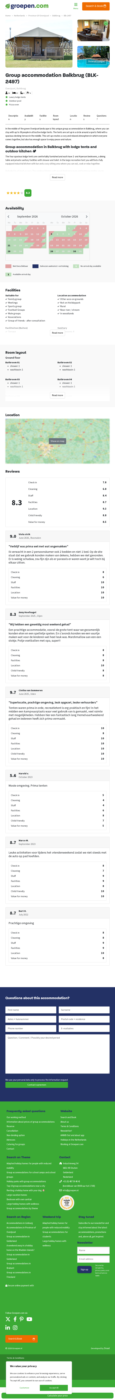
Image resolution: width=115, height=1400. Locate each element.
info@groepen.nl (70, 1190)
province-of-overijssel (38, 15)
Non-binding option (16, 1135)
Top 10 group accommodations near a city (26, 1186)
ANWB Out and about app (72, 1135)
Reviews (86, 117)
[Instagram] (15, 1328)
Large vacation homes (17, 1195)
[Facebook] (15, 1319)
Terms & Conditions (69, 1126)
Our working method (16, 1117)
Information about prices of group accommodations (31, 1121)
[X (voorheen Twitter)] (7, 1319)
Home (8, 15)
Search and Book (68, 1117)
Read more (57, 177)
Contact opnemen (36, 1084)
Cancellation (12, 1130)
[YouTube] (29, 1319)
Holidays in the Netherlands (73, 1139)
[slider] (15, 193)
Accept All (53, 1387)
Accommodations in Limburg (20, 1223)
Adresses (11, 1139)
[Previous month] (9, 216)
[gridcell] (9, 245)
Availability (29, 117)
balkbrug (56, 15)
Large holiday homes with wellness (23, 1204)
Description (13, 117)
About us (64, 1121)
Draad (107, 1348)
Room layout (56, 117)
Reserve (10, 1126)
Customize (24, 1387)
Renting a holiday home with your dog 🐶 (26, 1190)
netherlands (19, 15)
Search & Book (95, 6)
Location (73, 117)
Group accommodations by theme (22, 1208)
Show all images (96, 61)
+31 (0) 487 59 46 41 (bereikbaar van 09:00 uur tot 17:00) (79, 1184)
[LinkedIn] (7, 1328)
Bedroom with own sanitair (19, 1199)
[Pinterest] (22, 1319)
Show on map (57, 441)
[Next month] (86, 216)
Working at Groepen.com (71, 1144)
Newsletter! (66, 1130)
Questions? (101, 117)
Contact (10, 1148)
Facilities (43, 117)
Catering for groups (16, 1144)
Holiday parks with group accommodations (26, 1181)
